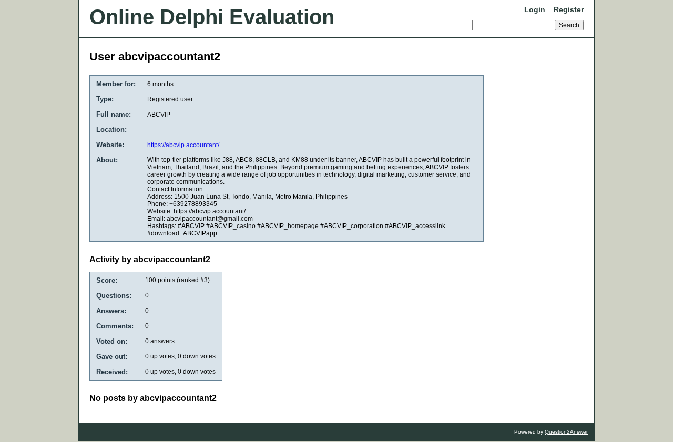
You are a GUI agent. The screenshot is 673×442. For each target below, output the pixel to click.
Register (569, 9)
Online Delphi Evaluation (211, 16)
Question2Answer (566, 432)
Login (534, 9)
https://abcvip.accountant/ (183, 145)
